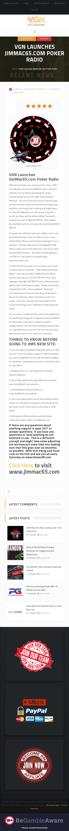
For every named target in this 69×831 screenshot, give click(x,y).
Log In (26, 3)
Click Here (21, 465)
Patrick (33, 534)
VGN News (44, 38)
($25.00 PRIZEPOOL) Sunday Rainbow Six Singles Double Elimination (40, 550)
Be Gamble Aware (53, 805)
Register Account (11, 3)
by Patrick (17, 89)
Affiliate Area (59, 3)
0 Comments (54, 89)
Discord (34, 9)
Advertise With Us (41, 3)
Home (14, 68)
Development (27, 38)
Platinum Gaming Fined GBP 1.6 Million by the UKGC (42, 588)
